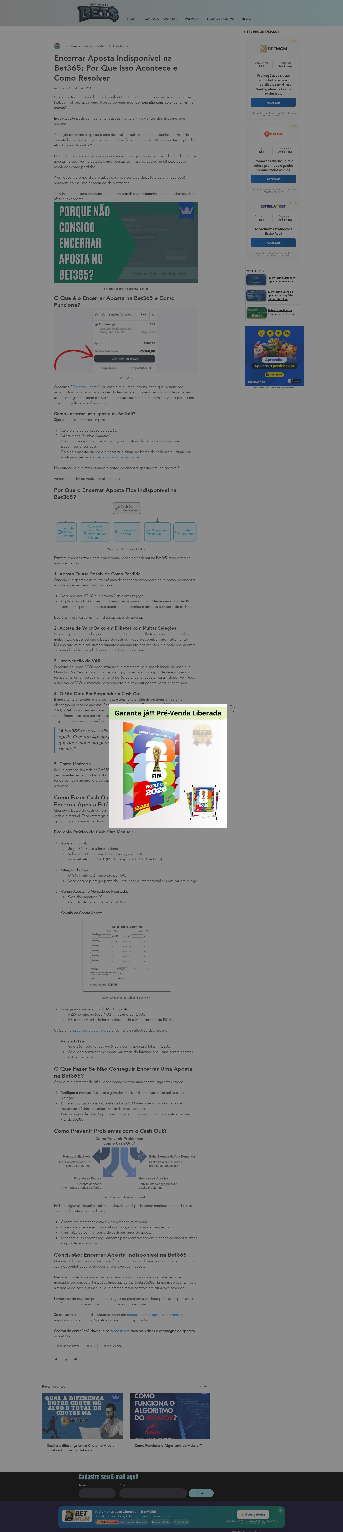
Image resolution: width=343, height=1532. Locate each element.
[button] (231, 708)
